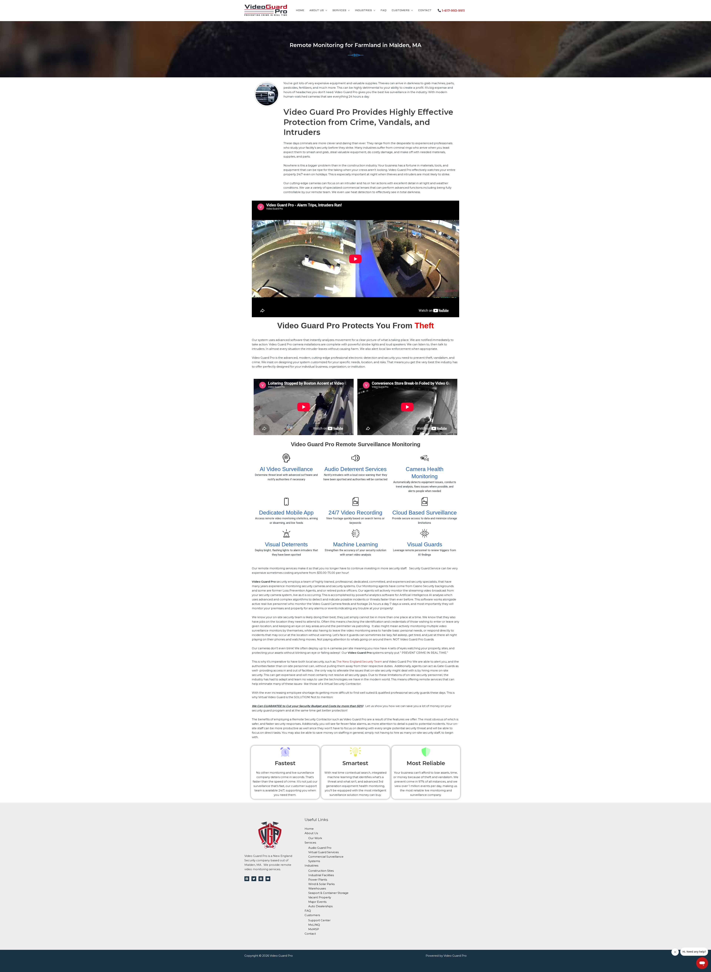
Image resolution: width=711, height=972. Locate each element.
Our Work (315, 838)
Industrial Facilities (321, 875)
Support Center (319, 920)
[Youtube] (268, 878)
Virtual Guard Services (323, 852)
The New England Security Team (359, 661)
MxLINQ (314, 924)
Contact (424, 10)
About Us (316, 10)
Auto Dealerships (320, 906)
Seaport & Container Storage (328, 893)
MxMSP (313, 929)
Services (339, 10)
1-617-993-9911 (453, 10)
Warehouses (317, 888)
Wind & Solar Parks (321, 884)
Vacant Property (319, 897)
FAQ (383, 10)
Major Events (317, 902)
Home (300, 10)
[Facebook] (246, 878)
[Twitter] (253, 878)
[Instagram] (260, 878)
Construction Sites (321, 870)
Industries (363, 10)
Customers (400, 10)
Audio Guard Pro (319, 847)
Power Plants (317, 879)
